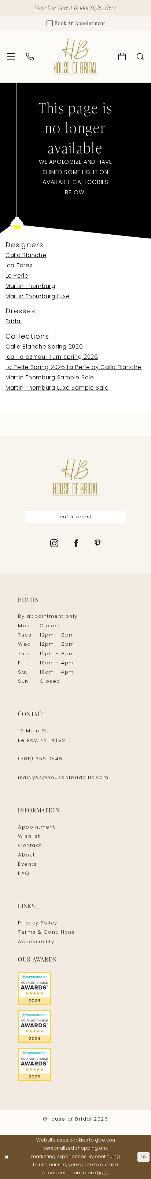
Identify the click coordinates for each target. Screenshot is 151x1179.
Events (27, 864)
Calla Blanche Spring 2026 (44, 347)
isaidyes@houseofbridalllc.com (63, 777)
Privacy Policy (37, 923)
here (102, 1173)
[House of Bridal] (75, 57)
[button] (11, 57)
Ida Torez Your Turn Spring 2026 (51, 357)
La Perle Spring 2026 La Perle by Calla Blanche (73, 368)
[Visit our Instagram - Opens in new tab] (54, 544)
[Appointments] (122, 57)
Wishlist (29, 836)
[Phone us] (30, 57)
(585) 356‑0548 (40, 759)
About (26, 855)
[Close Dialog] (6, 1157)
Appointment (36, 827)
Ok (144, 1157)
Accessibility (36, 942)
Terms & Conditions (46, 932)
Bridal (13, 322)
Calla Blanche (26, 256)
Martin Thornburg (30, 286)
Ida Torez (19, 266)
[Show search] (140, 57)
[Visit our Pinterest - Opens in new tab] (97, 544)
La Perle (17, 276)
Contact (29, 845)
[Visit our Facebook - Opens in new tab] (76, 544)
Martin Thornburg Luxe (37, 297)
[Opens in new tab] (75, 988)
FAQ (23, 873)
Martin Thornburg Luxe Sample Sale (56, 388)
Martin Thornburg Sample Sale (49, 378)
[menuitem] (11, 57)
